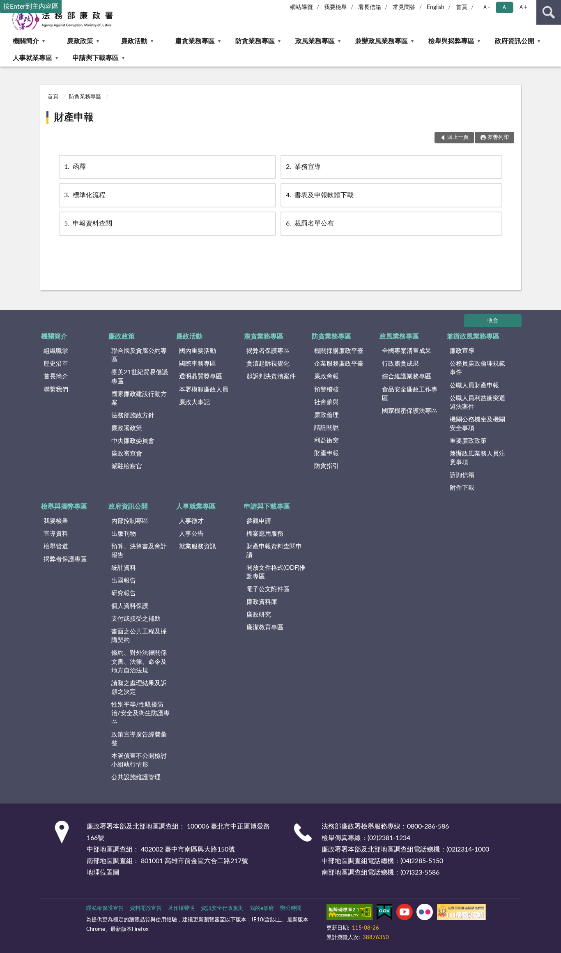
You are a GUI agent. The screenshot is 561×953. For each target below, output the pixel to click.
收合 (492, 320)
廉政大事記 (194, 402)
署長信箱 (369, 7)
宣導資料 (56, 534)
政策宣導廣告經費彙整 (139, 739)
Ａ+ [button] (522, 7)
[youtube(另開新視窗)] (404, 913)
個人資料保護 (129, 606)
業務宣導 (303, 166)
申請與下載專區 (96, 58)
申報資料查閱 (88, 223)
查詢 (548, 12)
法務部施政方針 (132, 415)
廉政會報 (326, 376)
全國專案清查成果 (406, 351)
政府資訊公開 (514, 41)
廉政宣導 (462, 351)
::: (4, 75)
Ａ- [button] (486, 7)
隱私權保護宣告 (105, 908)
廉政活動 (134, 41)
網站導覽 (301, 7)
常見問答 (404, 7)
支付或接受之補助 (136, 619)
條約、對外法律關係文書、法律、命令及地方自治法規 (139, 661)
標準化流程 (85, 195)
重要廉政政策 (468, 441)
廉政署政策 (126, 428)
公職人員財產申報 (474, 385)
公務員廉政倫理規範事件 (477, 368)
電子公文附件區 (268, 589)
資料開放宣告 (146, 908)
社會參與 (326, 402)
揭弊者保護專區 (268, 351)
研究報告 (123, 593)
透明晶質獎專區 (200, 376)
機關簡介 (26, 41)
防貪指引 (326, 466)
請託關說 (326, 428)
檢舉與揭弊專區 (451, 41)
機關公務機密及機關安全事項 (477, 424)
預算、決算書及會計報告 (139, 550)
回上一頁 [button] (458, 137)
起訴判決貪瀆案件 (271, 376)
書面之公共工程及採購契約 (139, 635)
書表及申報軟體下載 (320, 195)
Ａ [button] (504, 7)
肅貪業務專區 (195, 41)
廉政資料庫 (261, 602)
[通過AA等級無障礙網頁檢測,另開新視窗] (349, 913)
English (435, 7)
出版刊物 (123, 534)
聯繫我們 (56, 390)
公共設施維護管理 (136, 777)
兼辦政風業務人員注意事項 (477, 458)
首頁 (461, 7)
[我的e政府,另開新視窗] (384, 913)
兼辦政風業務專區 (381, 41)
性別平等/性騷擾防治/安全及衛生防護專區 (140, 713)
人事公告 (191, 534)
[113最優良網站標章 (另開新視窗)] (461, 913)
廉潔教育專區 (264, 627)
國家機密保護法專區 (409, 411)
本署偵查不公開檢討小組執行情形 (139, 760)
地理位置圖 (103, 872)
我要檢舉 (335, 7)
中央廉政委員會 (132, 441)
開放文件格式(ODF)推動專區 (276, 572)
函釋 (75, 166)
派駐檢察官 (126, 466)
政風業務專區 (315, 41)
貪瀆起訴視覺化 (268, 364)
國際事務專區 (197, 364)
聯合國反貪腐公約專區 (139, 355)
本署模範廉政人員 (203, 390)
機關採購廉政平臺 (338, 351)
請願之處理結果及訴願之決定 (139, 687)
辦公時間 (290, 908)
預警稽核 (326, 390)
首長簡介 (56, 376)
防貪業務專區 (255, 41)
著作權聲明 (181, 908)
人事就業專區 (32, 58)
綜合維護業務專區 (406, 376)
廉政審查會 (126, 454)
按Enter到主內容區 (30, 6)
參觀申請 (258, 521)
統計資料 (123, 568)
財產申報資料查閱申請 (274, 550)
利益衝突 (326, 440)
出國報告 (123, 581)
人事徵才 (191, 521)
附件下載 (462, 488)
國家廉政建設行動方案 (139, 398)
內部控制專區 (129, 521)
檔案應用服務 (264, 534)
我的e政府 (262, 908)
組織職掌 (56, 351)
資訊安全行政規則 (222, 908)
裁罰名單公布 (310, 223)
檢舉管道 (56, 546)
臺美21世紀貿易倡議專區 (139, 376)
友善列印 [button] (498, 137)
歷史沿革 (56, 364)
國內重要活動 (197, 351)
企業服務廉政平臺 (338, 364)
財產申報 (74, 117)
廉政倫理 (326, 415)
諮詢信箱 (462, 475)
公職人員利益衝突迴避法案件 (477, 402)
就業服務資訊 (197, 546)
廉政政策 (80, 41)
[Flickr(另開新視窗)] (424, 913)
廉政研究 (258, 615)
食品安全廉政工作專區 (409, 394)
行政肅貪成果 (400, 364)
